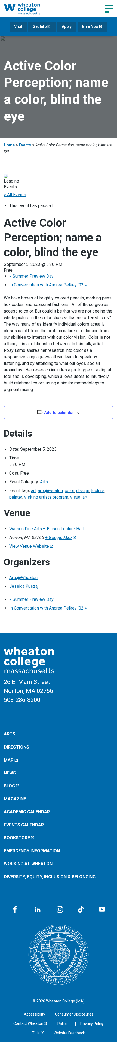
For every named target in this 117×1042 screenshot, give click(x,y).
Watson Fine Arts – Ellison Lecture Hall (46, 528)
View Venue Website (29, 546)
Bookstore (17, 837)
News (10, 773)
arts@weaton (50, 490)
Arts (44, 481)
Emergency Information (32, 850)
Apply (67, 26)
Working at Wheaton (28, 863)
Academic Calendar (27, 811)
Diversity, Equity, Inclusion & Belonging (50, 876)
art (33, 490)
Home (9, 145)
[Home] (28, 8)
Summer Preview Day (31, 276)
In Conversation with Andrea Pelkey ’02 (48, 284)
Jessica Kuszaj (23, 586)
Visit (18, 26)
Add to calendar (59, 412)
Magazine (15, 798)
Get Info (40, 26)
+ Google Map (58, 537)
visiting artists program (46, 497)
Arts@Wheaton (23, 577)
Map (9, 760)
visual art (78, 497)
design (82, 490)
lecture (97, 490)
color (69, 490)
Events (25, 145)
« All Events (15, 194)
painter (15, 497)
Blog (9, 786)
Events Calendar (24, 825)
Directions (16, 747)
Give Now (90, 26)
